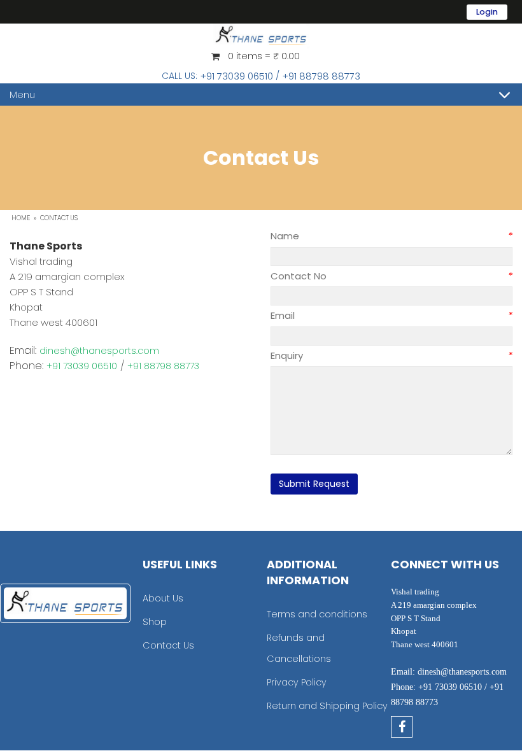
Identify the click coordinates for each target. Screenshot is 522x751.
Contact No (334, 276)
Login (487, 11)
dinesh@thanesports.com (99, 350)
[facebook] (402, 727)
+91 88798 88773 (321, 76)
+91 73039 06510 (236, 76)
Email (334, 315)
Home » (24, 218)
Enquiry (334, 355)
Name (334, 235)
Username (382, 18)
